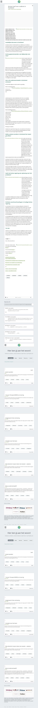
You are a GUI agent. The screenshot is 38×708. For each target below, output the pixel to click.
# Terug (22, 379)
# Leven (27, 379)
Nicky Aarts (6, 396)
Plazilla (19, 1)
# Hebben (19, 275)
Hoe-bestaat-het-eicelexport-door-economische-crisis (15, 260)
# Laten (25, 425)
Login (20, 304)
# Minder (12, 495)
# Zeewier (30, 471)
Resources (26, 358)
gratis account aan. (28, 304)
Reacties (20, 358)
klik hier (10, 253)
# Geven (17, 448)
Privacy (5, 524)
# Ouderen (8, 275)
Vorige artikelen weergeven (9, 361)
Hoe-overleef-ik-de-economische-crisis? (12, 264)
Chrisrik (6, 308)
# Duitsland (14, 275)
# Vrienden (7, 448)
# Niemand (14, 425)
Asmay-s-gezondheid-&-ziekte (10, 270)
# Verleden (17, 402)
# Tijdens (22, 402)
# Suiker (7, 495)
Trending (13, 524)
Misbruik (10, 524)
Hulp (7, 524)
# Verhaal (12, 379)
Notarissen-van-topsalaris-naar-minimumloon (13, 262)
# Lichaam (22, 495)
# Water (13, 471)
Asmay (9, 9)
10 (7, 297)
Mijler (5, 373)
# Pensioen (25, 275)
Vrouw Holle (7, 442)
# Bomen (7, 379)
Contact (30, 358)
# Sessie (12, 402)
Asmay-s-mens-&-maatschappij (11, 268)
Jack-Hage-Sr (7, 325)
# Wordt (17, 495)
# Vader (7, 402)
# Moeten (8, 277)
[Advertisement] (19, 19)
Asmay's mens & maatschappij (16, 9)
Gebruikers (21, 524)
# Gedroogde (18, 471)
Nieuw (16, 358)
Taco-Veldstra (7, 316)
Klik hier (6, 247)
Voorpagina (10, 358)
